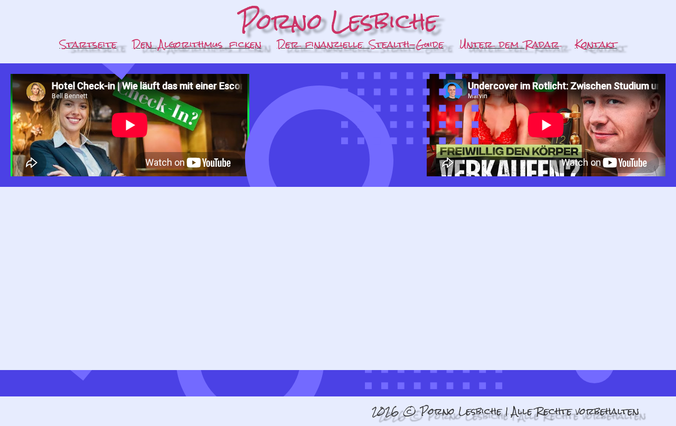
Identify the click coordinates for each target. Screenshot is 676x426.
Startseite (88, 44)
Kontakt (596, 44)
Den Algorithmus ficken (197, 44)
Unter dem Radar (509, 44)
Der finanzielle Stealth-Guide (360, 44)
